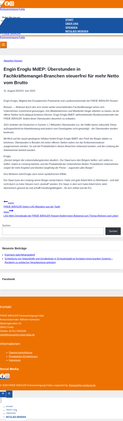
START (69, 20)
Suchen (6, 225)
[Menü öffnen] (3, 45)
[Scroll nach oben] (3, 394)
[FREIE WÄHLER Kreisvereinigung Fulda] (19, 9)
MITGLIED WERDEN (76, 31)
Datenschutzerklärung (20, 352)
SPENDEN (71, 27)
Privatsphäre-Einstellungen (23, 356)
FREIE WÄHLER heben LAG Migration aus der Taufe (32, 205)
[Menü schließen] (1, 400)
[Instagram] (11, 5)
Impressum (15, 360)
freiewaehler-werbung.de (82, 385)
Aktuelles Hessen (13, 61)
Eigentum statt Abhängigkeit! (20, 255)
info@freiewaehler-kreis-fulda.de (17, 335)
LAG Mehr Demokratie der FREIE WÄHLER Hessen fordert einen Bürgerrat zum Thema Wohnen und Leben (61, 214)
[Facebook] (6, 5)
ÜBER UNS (71, 23)
